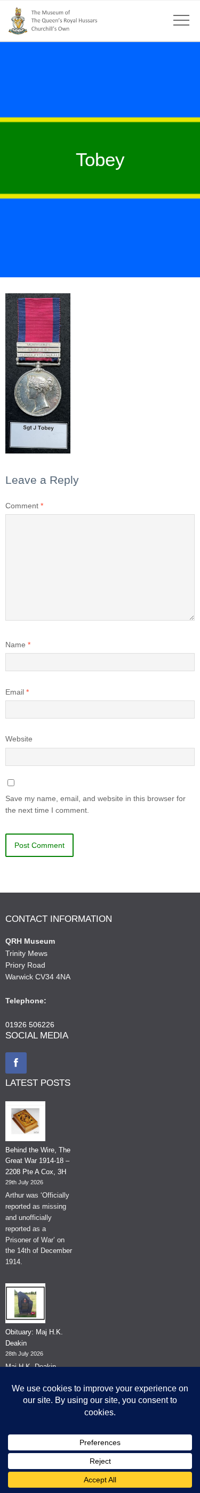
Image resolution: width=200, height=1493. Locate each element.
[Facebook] (16, 1063)
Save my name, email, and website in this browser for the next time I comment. (95, 804)
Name (17, 644)
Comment (24, 505)
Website (19, 739)
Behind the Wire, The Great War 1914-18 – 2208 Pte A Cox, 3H (37, 1161)
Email (17, 692)
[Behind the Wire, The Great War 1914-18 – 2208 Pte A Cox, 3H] (25, 1123)
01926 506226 (29, 1024)
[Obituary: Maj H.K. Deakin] (25, 1305)
